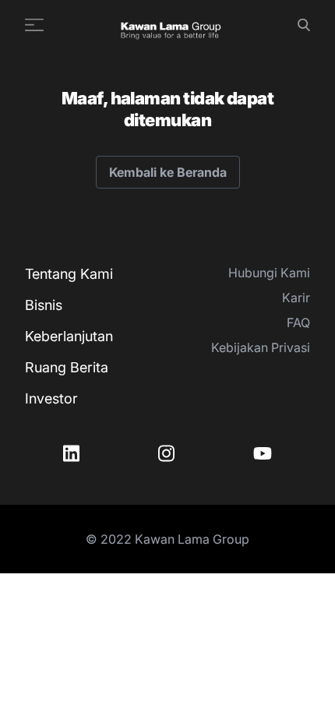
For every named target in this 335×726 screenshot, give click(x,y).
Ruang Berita (66, 367)
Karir (296, 297)
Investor (51, 398)
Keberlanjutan (69, 336)
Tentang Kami (69, 274)
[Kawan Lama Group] (170, 25)
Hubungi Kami (269, 272)
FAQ (298, 322)
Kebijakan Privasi (260, 347)
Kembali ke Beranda (168, 172)
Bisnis (43, 305)
